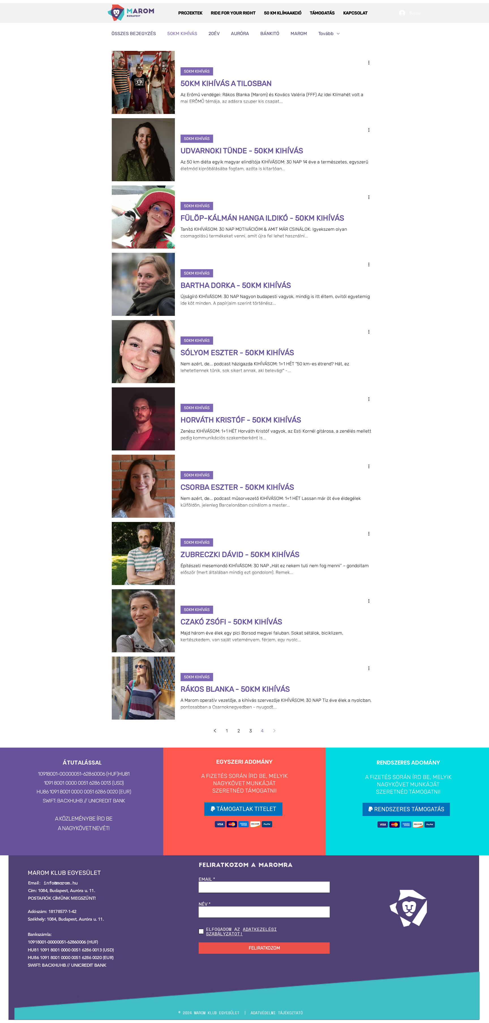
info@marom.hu (61, 882)
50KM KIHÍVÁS (182, 33)
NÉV (203, 904)
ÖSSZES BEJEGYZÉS (133, 33)
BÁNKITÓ (269, 33)
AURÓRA (240, 33)
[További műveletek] (370, 62)
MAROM (299, 33)
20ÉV (214, 33)
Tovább (326, 33)
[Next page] (274, 731)
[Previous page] (215, 731)
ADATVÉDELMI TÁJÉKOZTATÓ (277, 1013)
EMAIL (205, 879)
